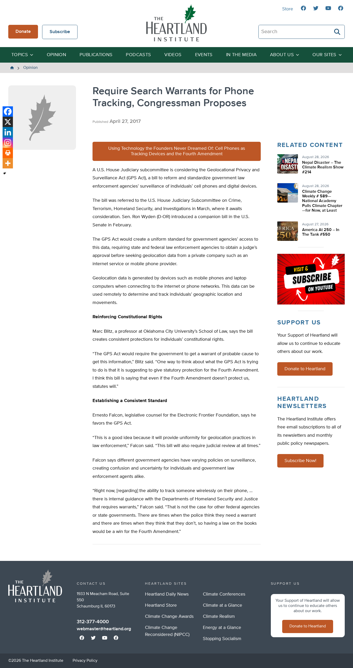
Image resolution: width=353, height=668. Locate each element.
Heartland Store (161, 605)
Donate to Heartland (305, 369)
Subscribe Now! (300, 460)
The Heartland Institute (176, 22)
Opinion (56, 55)
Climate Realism (219, 616)
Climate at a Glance (222, 605)
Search (337, 32)
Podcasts (138, 55)
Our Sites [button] (324, 55)
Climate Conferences (224, 594)
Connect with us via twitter (316, 8)
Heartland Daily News (167, 594)
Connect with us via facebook (303, 8)
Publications (96, 55)
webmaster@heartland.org (104, 629)
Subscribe (60, 31)
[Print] (8, 153)
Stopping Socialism (222, 638)
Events (204, 55)
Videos (172, 55)
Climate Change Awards (169, 616)
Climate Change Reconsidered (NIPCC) (167, 631)
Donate (23, 31)
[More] (8, 163)
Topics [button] (19, 55)
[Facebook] (8, 111)
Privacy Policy (85, 661)
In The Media (241, 55)
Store (287, 9)
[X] (8, 122)
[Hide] (5, 173)
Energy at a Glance (222, 627)
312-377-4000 (93, 621)
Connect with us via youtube (328, 8)
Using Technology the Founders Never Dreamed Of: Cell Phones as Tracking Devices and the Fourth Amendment (176, 151)
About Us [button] (282, 55)
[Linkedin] (8, 132)
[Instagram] (8, 142)
